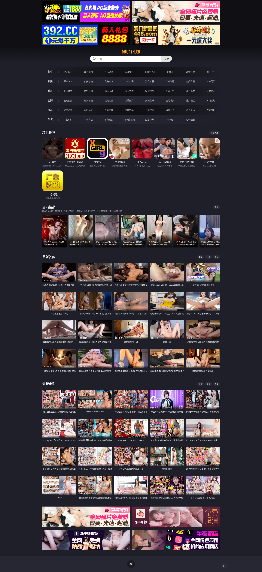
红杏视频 (149, 119)
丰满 (201, 384)
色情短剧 (190, 119)
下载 (216, 207)
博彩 (50, 72)
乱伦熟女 (190, 90)
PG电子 (68, 71)
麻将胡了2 (150, 71)
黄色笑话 (190, 110)
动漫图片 (129, 100)
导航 (50, 119)
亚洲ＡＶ (68, 81)
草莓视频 (109, 119)
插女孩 (68, 119)
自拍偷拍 (88, 81)
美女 (201, 257)
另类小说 (170, 110)
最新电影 (48, 383)
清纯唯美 (170, 100)
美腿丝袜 (149, 100)
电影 (50, 91)
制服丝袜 (149, 90)
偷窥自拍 (68, 100)
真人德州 (88, 71)
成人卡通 (109, 90)
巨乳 (208, 257)
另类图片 (210, 100)
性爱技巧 (210, 110)
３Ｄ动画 (129, 81)
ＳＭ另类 (210, 81)
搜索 (166, 58)
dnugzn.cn (131, 52)
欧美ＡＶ (109, 81)
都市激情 (68, 110)
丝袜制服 (170, 81)
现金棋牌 (190, 71)
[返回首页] (224, 566)
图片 (50, 100)
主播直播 (190, 81)
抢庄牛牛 (210, 71)
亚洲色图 (88, 100)
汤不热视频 (129, 119)
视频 (50, 81)
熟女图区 (190, 100)
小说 (50, 110)
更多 (216, 257)
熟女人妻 (149, 81)
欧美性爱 (129, 90)
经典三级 (170, 90)
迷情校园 (149, 110)
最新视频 (48, 257)
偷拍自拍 (88, 90)
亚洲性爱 (68, 90)
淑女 (208, 384)
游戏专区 (129, 71)
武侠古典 (129, 110)
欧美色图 (109, 100)
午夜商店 (88, 119)
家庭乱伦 (88, 110)
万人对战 (109, 71)
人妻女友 (109, 110)
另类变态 (210, 90)
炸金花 (170, 71)
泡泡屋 (170, 119)
